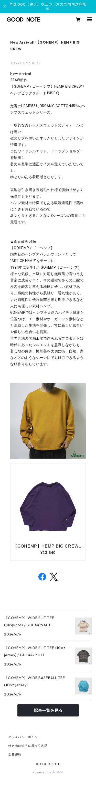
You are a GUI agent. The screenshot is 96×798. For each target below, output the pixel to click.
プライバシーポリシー (24, 737)
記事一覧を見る (48, 710)
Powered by (42, 772)
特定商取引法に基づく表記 (28, 746)
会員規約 (14, 754)
